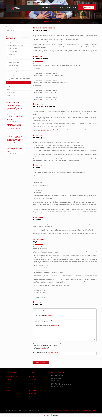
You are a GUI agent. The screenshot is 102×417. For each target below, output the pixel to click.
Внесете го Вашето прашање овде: (47, 325)
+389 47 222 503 (31, 2)
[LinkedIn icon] (91, 2)
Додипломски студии (12, 48)
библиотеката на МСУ (45, 130)
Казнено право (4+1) (14, 71)
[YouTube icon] (89, 2)
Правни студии (12, 54)
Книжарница (34, 393)
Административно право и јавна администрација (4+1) (16, 61)
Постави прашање (12, 385)
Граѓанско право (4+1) (14, 65)
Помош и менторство (12, 95)
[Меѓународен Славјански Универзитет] (16, 8)
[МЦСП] (16, 403)
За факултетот (10, 42)
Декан (8, 89)
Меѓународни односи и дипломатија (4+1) (19, 75)
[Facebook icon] (87, 2)
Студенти (33, 382)
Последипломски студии (13, 57)
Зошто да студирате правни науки (15, 45)
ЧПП (9, 382)
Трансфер (33, 379)
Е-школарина (34, 387)
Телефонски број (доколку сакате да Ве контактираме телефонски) (44, 320)
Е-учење (89, 129)
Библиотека (34, 390)
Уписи (32, 376)
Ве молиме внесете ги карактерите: (45, 352)
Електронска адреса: (43, 315)
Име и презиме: (42, 310)
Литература (10, 86)
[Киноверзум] (39, 403)
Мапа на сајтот (11, 387)
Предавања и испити (12, 82)
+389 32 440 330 (21, 2)
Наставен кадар (11, 92)
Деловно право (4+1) (14, 68)
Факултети (10, 379)
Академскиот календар (71, 118)
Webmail (10, 390)
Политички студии (13, 51)
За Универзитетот (12, 376)
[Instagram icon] (93, 2)
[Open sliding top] (51, 1)
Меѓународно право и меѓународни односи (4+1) (19, 78)
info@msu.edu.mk (41, 2)
